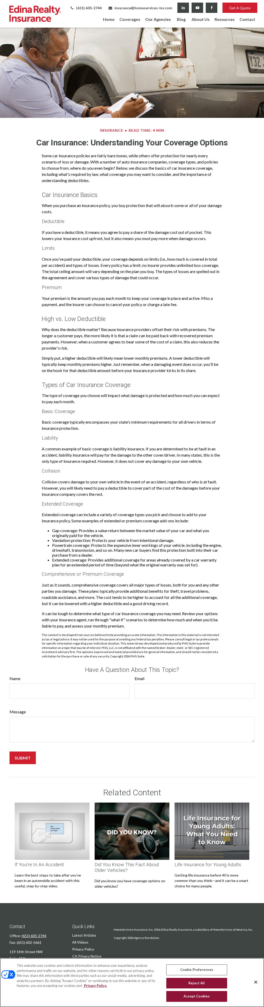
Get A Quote (240, 8)
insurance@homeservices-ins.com (143, 8)
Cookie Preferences (196, 970)
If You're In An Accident (39, 865)
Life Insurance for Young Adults (208, 865)
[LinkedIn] (183, 8)
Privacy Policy (83, 949)
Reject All (196, 983)
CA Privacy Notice (86, 956)
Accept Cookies (197, 996)
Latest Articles (84, 935)
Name (15, 678)
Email (139, 678)
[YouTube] (197, 8)
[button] (109, 19)
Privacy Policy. (95, 986)
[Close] (255, 982)
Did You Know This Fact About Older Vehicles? (127, 867)
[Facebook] (211, 8)
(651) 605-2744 (89, 8)
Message (18, 711)
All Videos (80, 942)
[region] (132, 982)
